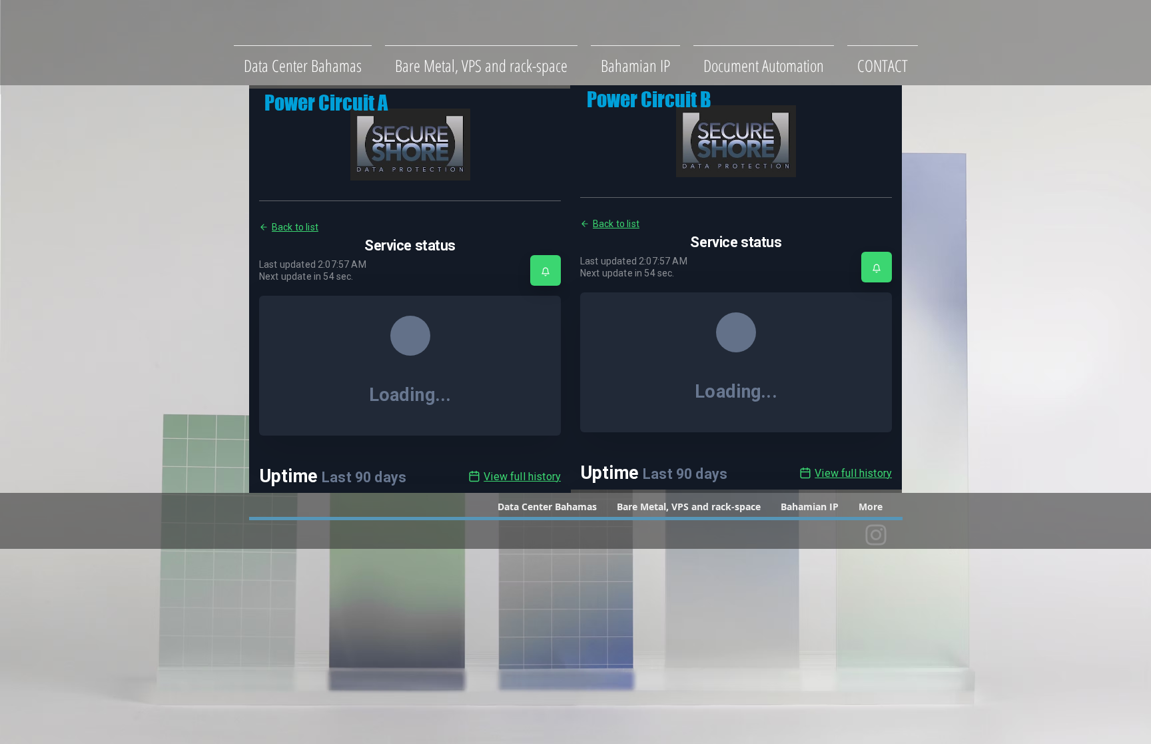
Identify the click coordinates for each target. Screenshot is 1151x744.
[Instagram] (876, 535)
